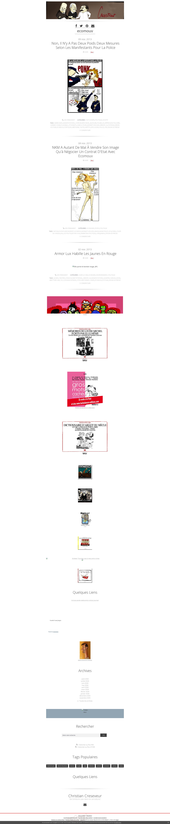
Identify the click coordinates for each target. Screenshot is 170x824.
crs (106, 127)
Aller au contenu (6, 2)
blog (117, 819)
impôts (87, 127)
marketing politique (88, 233)
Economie (90, 228)
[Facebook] (76, 26)
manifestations (69, 123)
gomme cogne (55, 125)
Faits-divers (90, 120)
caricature (106, 766)
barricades (59, 123)
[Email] (92, 26)
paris (114, 231)
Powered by (53, 631)
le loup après (76, 600)
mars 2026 (85, 689)
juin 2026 (85, 683)
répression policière (112, 123)
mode (118, 278)
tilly (62, 280)
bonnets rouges (93, 125)
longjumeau (100, 233)
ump (85, 766)
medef (117, 125)
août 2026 (85, 679)
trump (121, 766)
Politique (98, 120)
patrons (111, 125)
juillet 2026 (85, 681)
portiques (68, 127)
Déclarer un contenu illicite (57, 819)
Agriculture (83, 275)
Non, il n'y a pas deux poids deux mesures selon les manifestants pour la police (85, 45)
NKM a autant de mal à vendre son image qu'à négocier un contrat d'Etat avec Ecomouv (85, 151)
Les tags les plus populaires (100, 817)
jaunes (56, 278)
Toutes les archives (85, 701)
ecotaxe (53, 127)
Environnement (102, 275)
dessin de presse (113, 127)
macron (72, 766)
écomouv (98, 280)
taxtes (82, 127)
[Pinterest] (87, 26)
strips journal (94, 600)
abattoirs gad (54, 280)
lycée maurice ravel (82, 123)
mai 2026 (85, 685)
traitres (62, 278)
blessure (93, 123)
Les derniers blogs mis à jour (70, 817)
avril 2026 (85, 687)
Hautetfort (89, 815)
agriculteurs (82, 125)
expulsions (95, 127)
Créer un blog (81, 815)
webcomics (85, 600)
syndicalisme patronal (74, 278)
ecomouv (60, 127)
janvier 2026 (85, 694)
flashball (65, 125)
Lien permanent (69, 120)
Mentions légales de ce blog (72, 819)
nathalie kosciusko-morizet (63, 231)
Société (105, 120)
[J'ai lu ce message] (168, 822)
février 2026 (85, 692)
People (97, 228)
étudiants (72, 125)
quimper (107, 278)
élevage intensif (70, 280)
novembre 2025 (85, 698)
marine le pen (51, 766)
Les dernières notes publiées (85, 817)
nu (62, 233)
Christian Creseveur (85, 795)
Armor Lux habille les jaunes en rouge (85, 253)
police (102, 127)
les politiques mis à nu (72, 233)
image (97, 231)
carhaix (113, 278)
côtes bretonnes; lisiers (85, 280)
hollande (91, 766)
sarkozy (114, 766)
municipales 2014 (105, 231)
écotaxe (105, 280)
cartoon (99, 766)
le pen (79, 766)
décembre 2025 (85, 696)
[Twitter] (81, 26)
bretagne (75, 127)
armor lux (104, 125)
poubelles (100, 123)
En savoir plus (117, 822)
